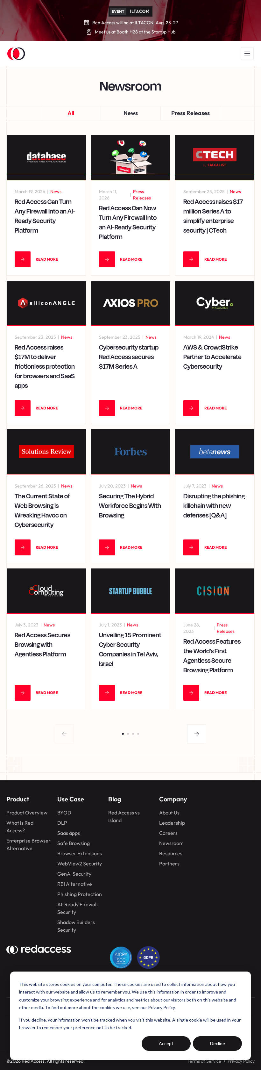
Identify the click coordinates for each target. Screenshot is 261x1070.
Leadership (172, 823)
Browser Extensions (79, 853)
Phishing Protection (79, 894)
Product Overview (26, 812)
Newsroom (171, 843)
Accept (166, 1043)
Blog (114, 799)
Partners (169, 863)
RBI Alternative (74, 884)
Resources (170, 853)
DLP (62, 823)
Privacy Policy (241, 1061)
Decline (217, 1043)
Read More (47, 259)
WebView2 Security (79, 863)
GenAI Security (74, 874)
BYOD (64, 812)
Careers (168, 833)
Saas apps (68, 833)
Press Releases (190, 113)
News (130, 113)
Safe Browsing (73, 843)
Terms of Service (204, 1061)
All (70, 113)
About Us (169, 812)
